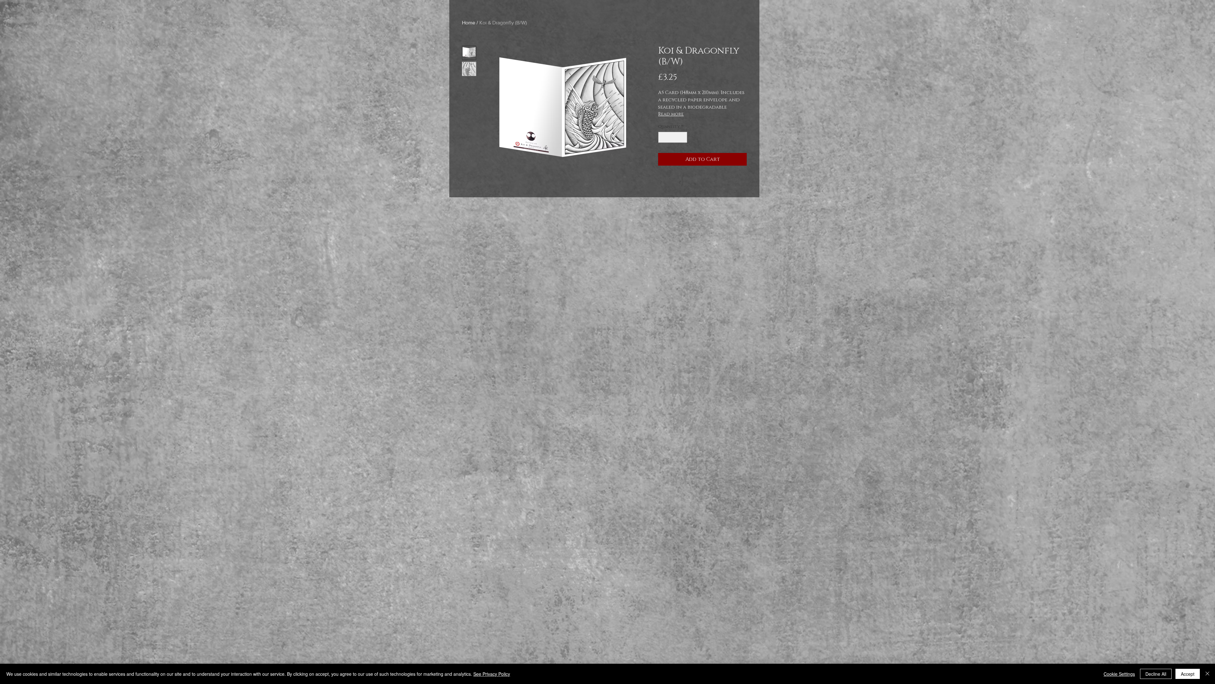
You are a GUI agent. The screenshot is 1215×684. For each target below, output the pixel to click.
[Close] (1207, 674)
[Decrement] (663, 137)
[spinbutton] (673, 137)
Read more (671, 114)
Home (468, 22)
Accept (1187, 674)
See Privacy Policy (491, 674)
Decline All (1155, 674)
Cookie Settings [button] (1119, 674)
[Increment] (683, 137)
